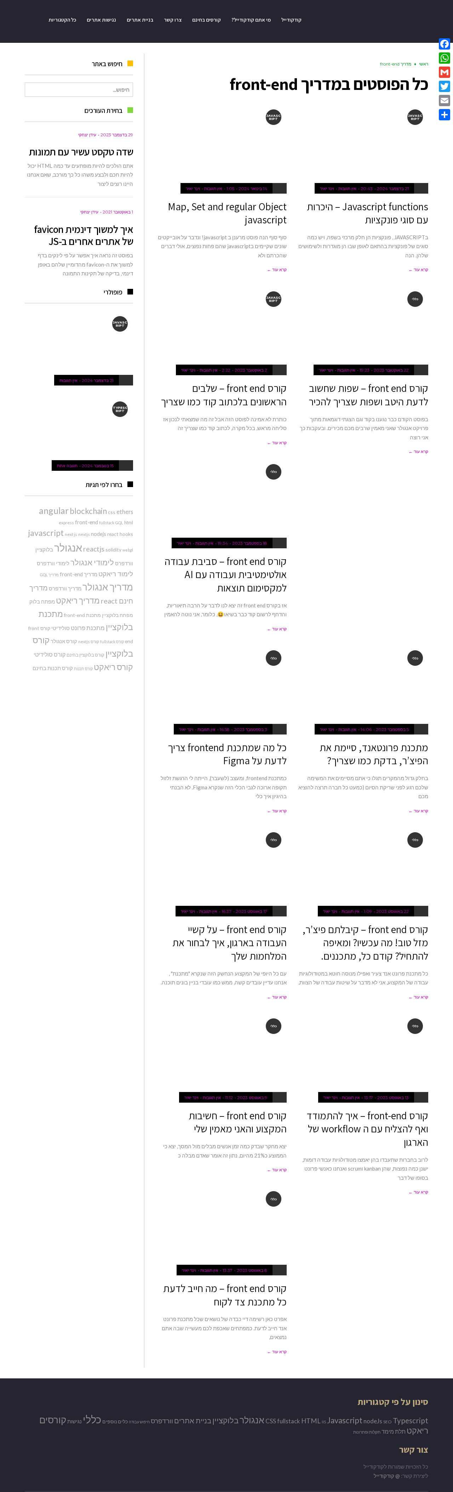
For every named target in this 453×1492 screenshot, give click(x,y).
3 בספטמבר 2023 (250, 729)
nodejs (98, 534)
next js (71, 534)
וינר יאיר (327, 188)
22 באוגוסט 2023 (392, 911)
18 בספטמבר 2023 (249, 543)
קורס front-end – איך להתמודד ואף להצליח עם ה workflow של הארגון (367, 1129)
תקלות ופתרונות (366, 1432)
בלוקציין (44, 549)
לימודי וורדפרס (53, 563)
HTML (311, 1421)
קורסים (52, 1419)
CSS (270, 1421)
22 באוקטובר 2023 (391, 370)
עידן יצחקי (87, 134)
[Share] (444, 115)
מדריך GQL (49, 574)
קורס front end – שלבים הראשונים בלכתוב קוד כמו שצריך (224, 394)
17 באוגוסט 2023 (251, 911)
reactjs (93, 549)
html (128, 522)
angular (54, 510)
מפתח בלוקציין (117, 615)
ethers (124, 511)
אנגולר (68, 547)
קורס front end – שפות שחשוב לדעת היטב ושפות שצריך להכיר (368, 394)
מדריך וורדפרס (65, 588)
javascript (46, 533)
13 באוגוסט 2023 (393, 1097)
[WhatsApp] (444, 58)
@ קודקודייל (387, 1476)
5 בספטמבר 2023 (392, 729)
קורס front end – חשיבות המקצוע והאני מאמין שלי (238, 1122)
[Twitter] (444, 86)
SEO (387, 1421)
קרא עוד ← (418, 269)
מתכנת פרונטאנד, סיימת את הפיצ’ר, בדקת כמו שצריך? (374, 754)
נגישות (74, 1421)
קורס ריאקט (113, 667)
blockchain (88, 511)
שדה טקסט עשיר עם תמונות (81, 151)
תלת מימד (394, 1431)
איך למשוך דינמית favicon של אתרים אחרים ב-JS (83, 235)
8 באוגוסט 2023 (252, 1270)
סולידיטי (60, 628)
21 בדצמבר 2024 (393, 188)
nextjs (84, 534)
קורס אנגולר (64, 641)
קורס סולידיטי (49, 654)
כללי (92, 1419)
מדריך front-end (78, 574)
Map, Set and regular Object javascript (227, 213)
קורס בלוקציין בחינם (85, 655)
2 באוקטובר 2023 (251, 370)
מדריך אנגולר (107, 587)
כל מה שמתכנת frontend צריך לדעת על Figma (227, 754)
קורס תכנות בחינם (53, 668)
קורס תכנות (83, 668)
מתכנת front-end (82, 615)
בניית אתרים (192, 1420)
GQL (119, 522)
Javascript (344, 1420)
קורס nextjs (88, 641)
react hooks (120, 534)
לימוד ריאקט (115, 574)
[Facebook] (444, 44)
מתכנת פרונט (88, 627)
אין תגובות (347, 188)
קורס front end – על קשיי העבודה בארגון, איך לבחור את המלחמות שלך (229, 942)
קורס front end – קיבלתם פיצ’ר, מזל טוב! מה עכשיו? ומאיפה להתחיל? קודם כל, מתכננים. (365, 942)
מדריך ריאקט (78, 600)
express (66, 522)
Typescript (410, 1420)
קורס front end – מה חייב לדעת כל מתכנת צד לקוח (225, 1294)
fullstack (106, 522)
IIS (324, 1421)
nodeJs (372, 1421)
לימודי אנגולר (92, 562)
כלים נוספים (115, 1421)
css (111, 512)
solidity (113, 550)
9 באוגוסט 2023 (252, 1097)
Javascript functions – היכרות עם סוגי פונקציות (367, 213)
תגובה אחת (67, 465)
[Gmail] (444, 72)
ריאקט (417, 1430)
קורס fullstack (112, 641)
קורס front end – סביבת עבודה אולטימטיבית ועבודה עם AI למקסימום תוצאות (226, 574)
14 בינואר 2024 (253, 188)
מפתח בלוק (42, 601)
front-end (86, 522)
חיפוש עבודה (139, 1421)
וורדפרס (124, 563)
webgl (127, 550)
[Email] (444, 100)
